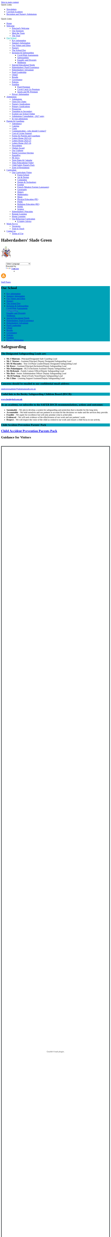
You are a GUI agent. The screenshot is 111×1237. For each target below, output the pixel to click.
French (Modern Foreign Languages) (33, 187)
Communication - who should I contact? (29, 131)
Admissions (11, 97)
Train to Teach (18, 228)
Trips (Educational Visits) (23, 163)
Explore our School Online (23, 114)
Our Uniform (17, 150)
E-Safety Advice (24, 221)
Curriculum (11, 170)
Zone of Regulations (20, 167)
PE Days (15, 158)
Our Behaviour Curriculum (23, 219)
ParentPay (16, 155)
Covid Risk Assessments (27, 55)
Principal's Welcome (20, 28)
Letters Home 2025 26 (21, 143)
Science (20, 209)
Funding (15, 84)
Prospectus (16, 109)
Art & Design (23, 177)
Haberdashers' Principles (22, 211)
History (20, 192)
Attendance (17, 123)
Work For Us (12, 224)
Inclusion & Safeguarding (23, 53)
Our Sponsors (18, 31)
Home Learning (18, 216)
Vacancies (16, 226)
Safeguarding (23, 57)
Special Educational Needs (23, 65)
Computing (22, 180)
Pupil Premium (23, 87)
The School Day (19, 50)
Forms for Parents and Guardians (26, 136)
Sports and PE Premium (27, 92)
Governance (17, 79)
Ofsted (15, 75)
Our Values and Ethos (21, 45)
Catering (15, 126)
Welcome (10, 26)
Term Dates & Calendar (22, 160)
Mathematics (22, 194)
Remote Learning (19, 214)
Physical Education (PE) (27, 199)
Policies (15, 82)
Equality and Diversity (27, 60)
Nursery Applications (21, 104)
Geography (22, 189)
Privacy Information (20, 94)
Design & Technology (26, 182)
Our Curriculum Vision (22, 172)
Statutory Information (21, 43)
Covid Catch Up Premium (28, 89)
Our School (11, 38)
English (20, 185)
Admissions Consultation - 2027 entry (28, 116)
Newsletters (11, 9)
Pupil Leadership (19, 72)
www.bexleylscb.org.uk (11, 399)
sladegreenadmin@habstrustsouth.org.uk (18, 389)
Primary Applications (21, 106)
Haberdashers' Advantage (23, 70)
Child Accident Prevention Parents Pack (29, 431)
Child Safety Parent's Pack (23, 165)
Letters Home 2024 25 (21, 141)
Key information (19, 40)
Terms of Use (17, 233)
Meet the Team (18, 33)
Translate (15, 269)
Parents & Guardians (15, 121)
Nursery (15, 48)
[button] (12, 19)
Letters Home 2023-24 (21, 138)
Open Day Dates (19, 101)
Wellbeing (21, 62)
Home (9, 23)
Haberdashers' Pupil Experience (25, 67)
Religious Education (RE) (28, 204)
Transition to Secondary (22, 111)
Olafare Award (18, 148)
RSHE (20, 206)
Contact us (11, 231)
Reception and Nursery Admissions (21, 14)
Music (20, 197)
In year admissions (20, 119)
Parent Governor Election (23, 153)
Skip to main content (10, 2)
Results (15, 77)
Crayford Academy (14, 12)
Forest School (23, 175)
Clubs (14, 128)
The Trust (16, 35)
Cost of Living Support (22, 133)
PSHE (20, 202)
